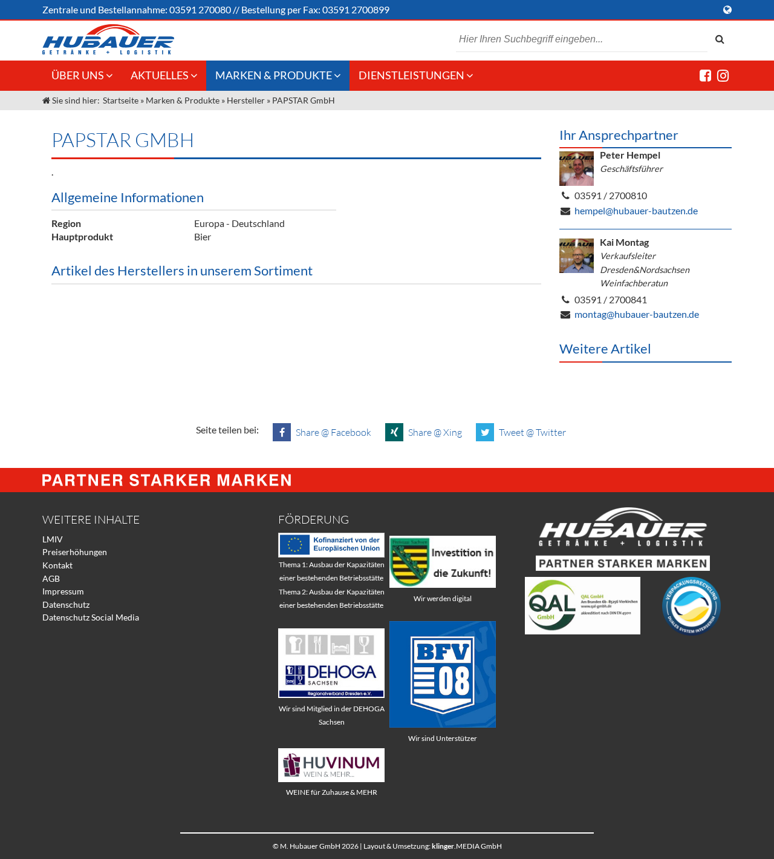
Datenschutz (65, 604)
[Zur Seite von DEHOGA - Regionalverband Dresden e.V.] (331, 695)
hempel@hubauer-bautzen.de (636, 210)
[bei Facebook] (705, 75)
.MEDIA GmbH (467, 846)
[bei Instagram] (723, 75)
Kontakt (57, 565)
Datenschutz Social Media (90, 617)
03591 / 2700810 (610, 195)
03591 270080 (200, 9)
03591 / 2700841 (610, 299)
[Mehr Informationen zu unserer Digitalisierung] (442, 584)
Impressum (63, 591)
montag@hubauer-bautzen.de (636, 314)
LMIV (52, 539)
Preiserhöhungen (74, 552)
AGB (51, 578)
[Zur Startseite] (108, 39)
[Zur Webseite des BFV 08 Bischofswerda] (442, 724)
